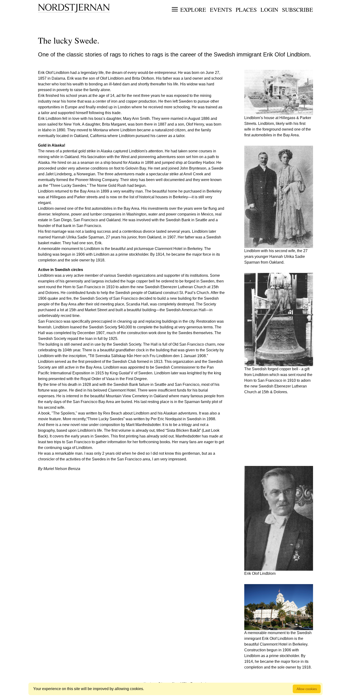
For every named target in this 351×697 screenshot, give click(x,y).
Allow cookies (307, 689)
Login (269, 9)
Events (221, 9)
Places (246, 9)
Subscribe (297, 9)
